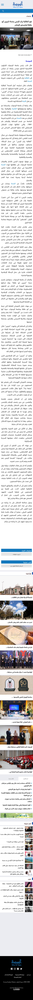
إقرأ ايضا (28, 573)
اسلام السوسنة (17, 977)
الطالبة (27, 77)
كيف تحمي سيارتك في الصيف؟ (15, 841)
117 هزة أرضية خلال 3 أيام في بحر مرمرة (12, 860)
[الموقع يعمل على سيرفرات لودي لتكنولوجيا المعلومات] (16, 989)
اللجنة (24, 100)
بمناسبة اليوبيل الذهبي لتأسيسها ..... (22, 697)
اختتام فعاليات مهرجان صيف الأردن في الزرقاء (17, 808)
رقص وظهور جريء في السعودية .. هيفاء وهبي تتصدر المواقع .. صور (12, 884)
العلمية (14, 108)
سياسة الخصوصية (19, 974)
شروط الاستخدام (9, 974)
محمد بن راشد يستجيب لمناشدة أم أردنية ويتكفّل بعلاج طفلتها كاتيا (12, 872)
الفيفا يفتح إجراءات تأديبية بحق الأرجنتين (19, 789)
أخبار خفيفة (27, 823)
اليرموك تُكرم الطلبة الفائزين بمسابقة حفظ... (19, 746)
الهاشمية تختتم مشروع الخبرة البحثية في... (20, 771)
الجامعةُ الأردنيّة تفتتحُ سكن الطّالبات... (21, 597)
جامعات (28, 16)
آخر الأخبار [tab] (25, 778)
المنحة (30, 80)
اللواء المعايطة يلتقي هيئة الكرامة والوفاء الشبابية (16, 805)
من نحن (29, 974)
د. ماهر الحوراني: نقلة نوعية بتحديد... (22, 722)
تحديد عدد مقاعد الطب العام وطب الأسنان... (19, 622)
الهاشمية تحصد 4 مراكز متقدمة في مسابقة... (19, 672)
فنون (29, 879)
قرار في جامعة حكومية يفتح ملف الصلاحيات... (19, 647)
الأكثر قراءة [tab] (11, 778)
